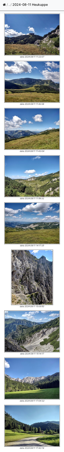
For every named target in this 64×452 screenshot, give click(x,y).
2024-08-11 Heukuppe (30, 5)
